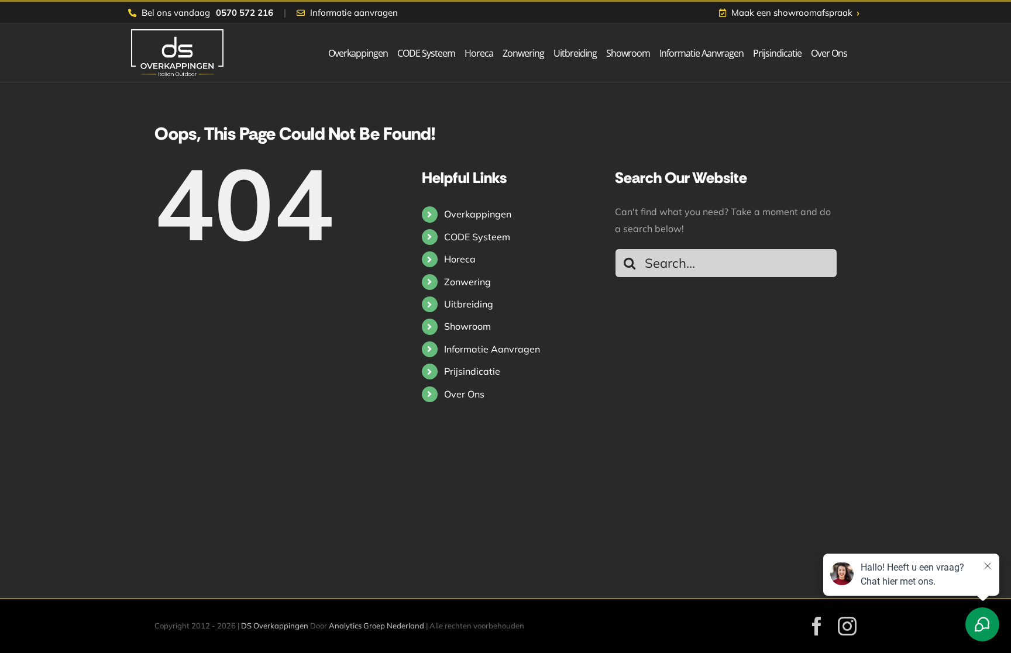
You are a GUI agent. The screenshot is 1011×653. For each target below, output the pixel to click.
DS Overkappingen (274, 625)
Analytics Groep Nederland (376, 625)
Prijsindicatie (472, 371)
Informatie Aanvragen (492, 349)
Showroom (467, 326)
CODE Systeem (477, 237)
